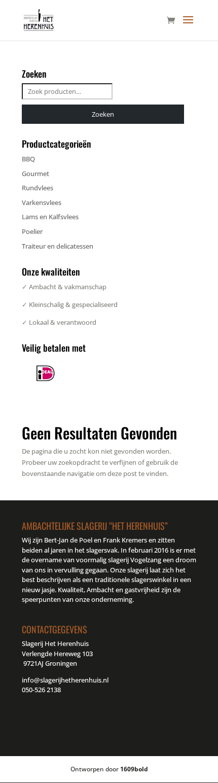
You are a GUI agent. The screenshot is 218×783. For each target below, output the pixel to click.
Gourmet (35, 173)
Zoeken (103, 114)
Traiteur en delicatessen (57, 246)
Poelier (32, 231)
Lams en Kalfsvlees (50, 216)
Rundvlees (37, 187)
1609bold (134, 769)
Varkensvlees (41, 202)
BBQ (28, 158)
